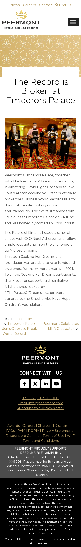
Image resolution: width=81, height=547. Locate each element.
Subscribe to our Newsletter (40, 408)
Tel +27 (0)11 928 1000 (40, 398)
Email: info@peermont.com (40, 403)
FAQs (10, 431)
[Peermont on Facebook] (24, 384)
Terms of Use (53, 436)
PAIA (21, 431)
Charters (45, 426)
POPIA (33, 431)
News (15, 5)
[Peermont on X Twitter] (35, 384)
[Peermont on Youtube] (56, 384)
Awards (13, 426)
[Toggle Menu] (73, 22)
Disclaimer (63, 426)
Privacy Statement (57, 431)
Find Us (65, 5)
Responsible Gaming (23, 436)
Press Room (24, 318)
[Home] (21, 23)
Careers (29, 5)
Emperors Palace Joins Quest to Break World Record (19, 329)
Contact (45, 5)
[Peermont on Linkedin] (45, 384)
